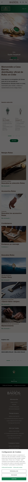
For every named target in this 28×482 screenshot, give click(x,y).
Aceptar (14, 478)
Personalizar (14, 471)
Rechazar (14, 475)
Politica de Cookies (17, 467)
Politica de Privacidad (7, 467)
